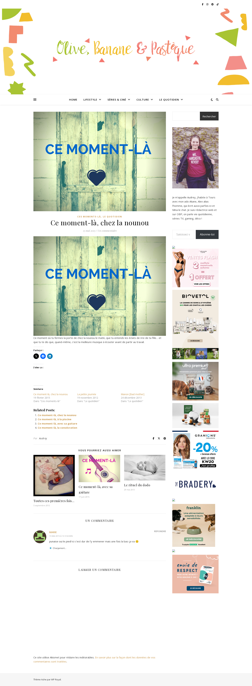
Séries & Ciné (116, 99)
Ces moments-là (89, 216)
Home (73, 99)
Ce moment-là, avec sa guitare (57, 423)
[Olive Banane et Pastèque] (126, 49)
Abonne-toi (207, 234)
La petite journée (86, 394)
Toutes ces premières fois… (53, 501)
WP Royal (56, 679)
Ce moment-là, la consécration (57, 427)
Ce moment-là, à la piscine (54, 419)
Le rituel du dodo (137, 485)
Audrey (43, 438)
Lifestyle (90, 99)
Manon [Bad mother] (132, 394)
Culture (142, 99)
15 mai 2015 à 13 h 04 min (61, 536)
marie (53, 532)
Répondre (160, 531)
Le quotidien (169, 99)
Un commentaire (107, 230)
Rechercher (209, 116)
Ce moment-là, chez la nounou (50, 394)
